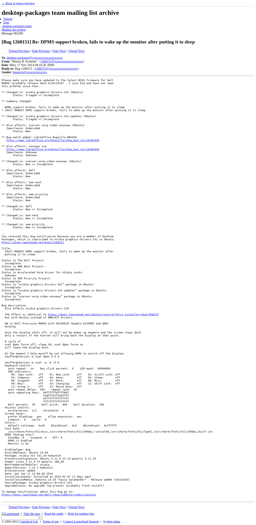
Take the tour (31, 513)
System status (111, 521)
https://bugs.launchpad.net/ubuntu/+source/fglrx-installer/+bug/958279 (103, 314)
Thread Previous (18, 51)
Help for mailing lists (81, 513)
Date (6, 22)
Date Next (59, 51)
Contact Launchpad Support (81, 521)
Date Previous (41, 51)
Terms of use (51, 521)
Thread (7, 19)
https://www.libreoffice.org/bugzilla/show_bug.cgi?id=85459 (52, 140)
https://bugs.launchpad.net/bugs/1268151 (33, 242)
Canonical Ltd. (28, 521)
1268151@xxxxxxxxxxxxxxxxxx (61, 61)
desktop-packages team (17, 26)
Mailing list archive (14, 29)
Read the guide (53, 513)
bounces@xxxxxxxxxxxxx (30, 72)
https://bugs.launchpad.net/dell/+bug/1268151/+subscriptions (49, 494)
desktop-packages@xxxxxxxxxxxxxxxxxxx (35, 57)
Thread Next (76, 51)
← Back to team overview (18, 3)
